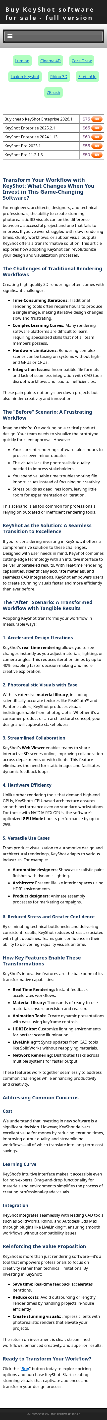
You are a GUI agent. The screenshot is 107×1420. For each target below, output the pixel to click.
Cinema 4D (50, 60)
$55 (86, 145)
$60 (86, 136)
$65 (86, 127)
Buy (25, 1368)
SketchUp (87, 76)
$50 (86, 154)
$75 (86, 119)
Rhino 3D (58, 76)
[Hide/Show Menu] (53, 36)
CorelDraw (82, 60)
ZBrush (53, 92)
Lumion (22, 60)
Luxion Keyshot (25, 76)
